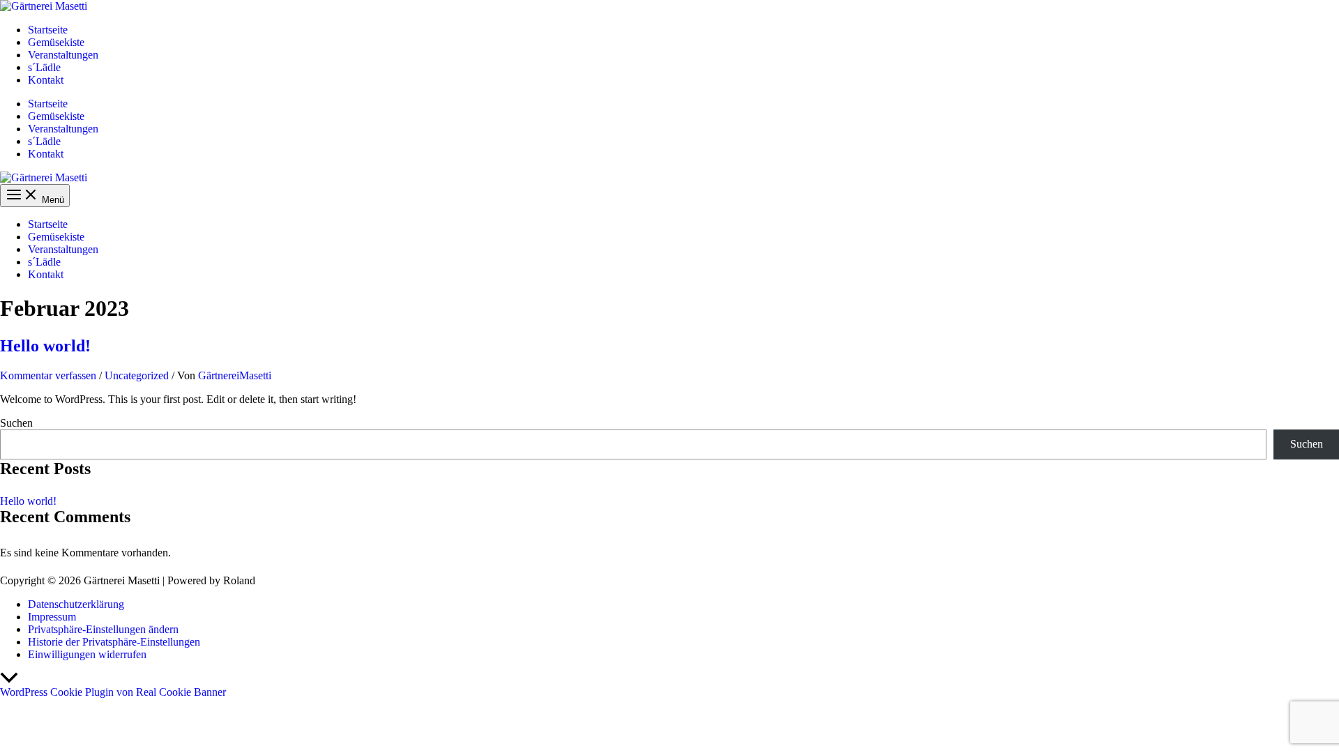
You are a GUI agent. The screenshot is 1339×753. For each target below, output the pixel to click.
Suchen (16, 423)
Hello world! (45, 346)
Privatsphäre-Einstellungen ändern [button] (103, 629)
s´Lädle (44, 67)
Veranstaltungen (63, 55)
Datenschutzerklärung (76, 604)
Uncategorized (137, 375)
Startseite (48, 30)
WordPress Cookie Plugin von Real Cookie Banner (113, 692)
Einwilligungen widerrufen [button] (87, 654)
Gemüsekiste (56, 42)
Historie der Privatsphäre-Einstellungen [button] (114, 642)
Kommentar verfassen (48, 375)
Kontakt (45, 80)
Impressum (52, 617)
